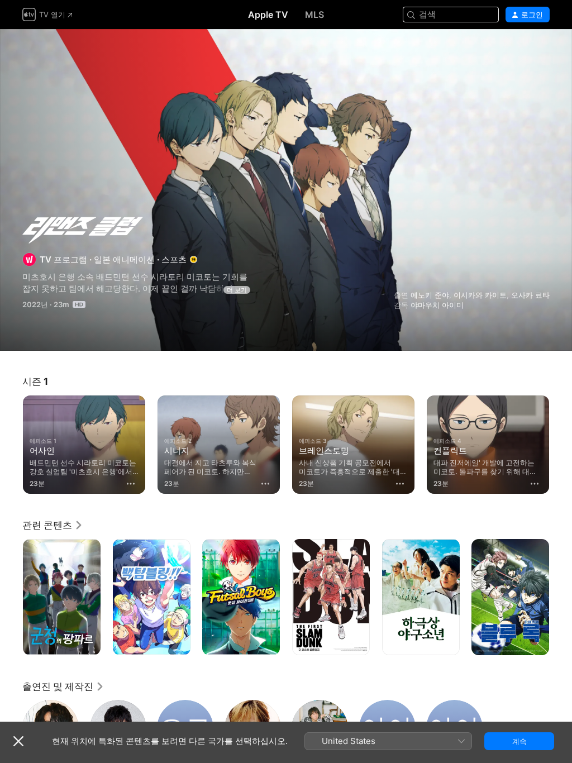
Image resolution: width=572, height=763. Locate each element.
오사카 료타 (530, 294)
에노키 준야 (430, 294)
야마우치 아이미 (437, 305)
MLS (314, 14)
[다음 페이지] (561, 442)
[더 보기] (131, 484)
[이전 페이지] (11, 442)
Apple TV (268, 14)
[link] (52, 525)
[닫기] (18, 741)
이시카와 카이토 (480, 294)
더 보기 (237, 290)
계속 (519, 741)
